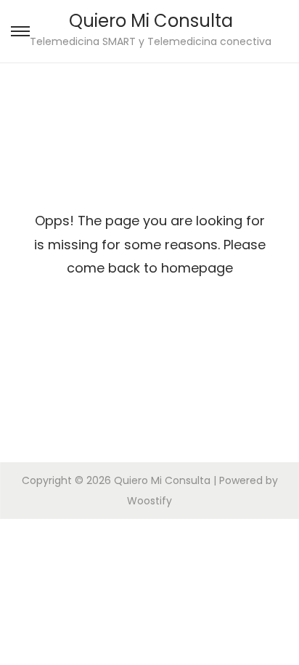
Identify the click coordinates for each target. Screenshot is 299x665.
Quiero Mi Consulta (151, 21)
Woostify (149, 500)
